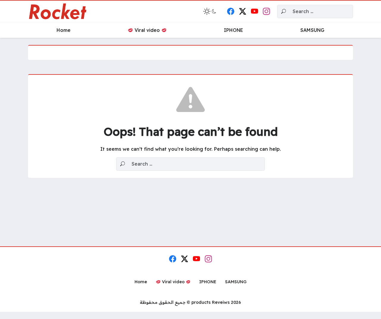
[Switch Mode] (210, 11)
